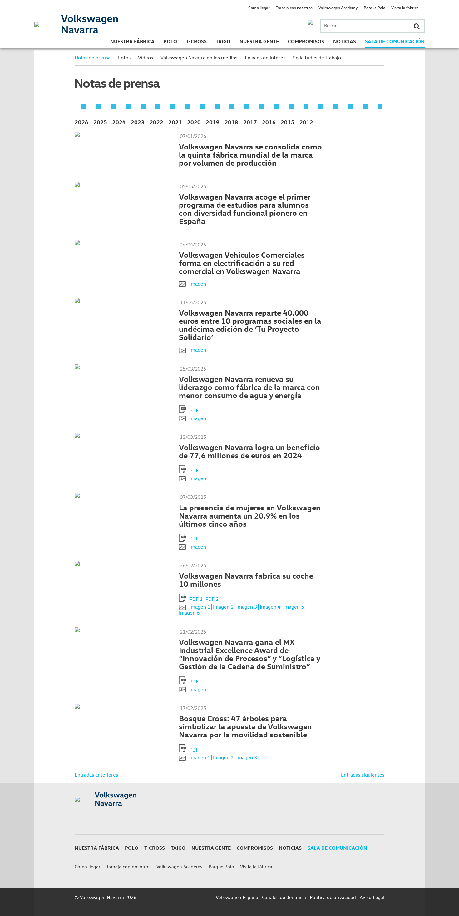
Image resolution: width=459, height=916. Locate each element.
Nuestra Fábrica (132, 41)
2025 (100, 121)
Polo (170, 41)
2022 (156, 121)
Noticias (344, 41)
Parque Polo (374, 7)
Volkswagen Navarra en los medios (198, 57)
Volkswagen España (237, 897)
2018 (231, 121)
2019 (213, 121)
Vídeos (145, 57)
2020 (194, 121)
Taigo (223, 41)
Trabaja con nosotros (294, 7)
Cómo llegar (259, 7)
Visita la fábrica (405, 7)
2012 (306, 121)
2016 (269, 121)
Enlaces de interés (265, 57)
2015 (287, 121)
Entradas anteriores (96, 775)
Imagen (198, 284)
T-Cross (196, 41)
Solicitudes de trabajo (317, 57)
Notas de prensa (93, 57)
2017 (250, 121)
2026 (81, 121)
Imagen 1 (200, 607)
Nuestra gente (259, 41)
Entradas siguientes (362, 775)
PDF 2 (212, 599)
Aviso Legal (372, 897)
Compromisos (306, 41)
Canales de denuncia (284, 897)
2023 (138, 121)
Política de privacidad (333, 897)
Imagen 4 (270, 607)
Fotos (124, 57)
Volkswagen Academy (338, 7)
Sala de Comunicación (395, 41)
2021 (175, 121)
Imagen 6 (189, 613)
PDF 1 (196, 599)
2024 (119, 121)
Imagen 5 (293, 607)
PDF (194, 410)
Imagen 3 (246, 607)
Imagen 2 (223, 607)
